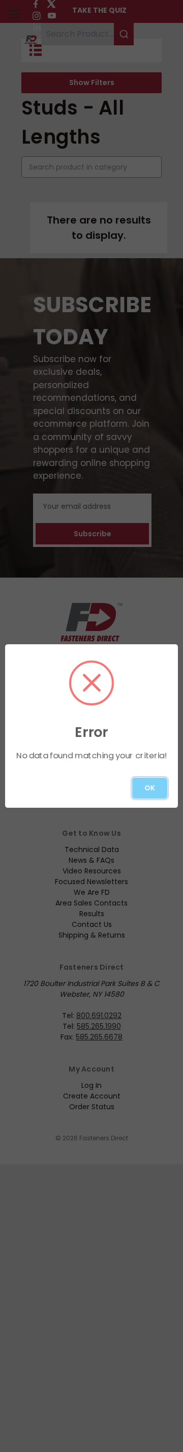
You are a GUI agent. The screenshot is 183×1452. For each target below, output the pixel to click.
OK (149, 788)
